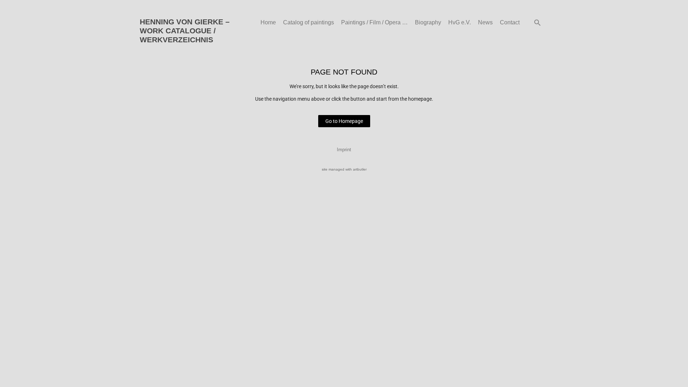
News (485, 22)
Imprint (344, 149)
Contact (510, 22)
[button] (537, 22)
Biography (428, 22)
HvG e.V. (459, 22)
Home (268, 22)
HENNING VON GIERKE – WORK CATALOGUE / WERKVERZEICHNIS (185, 31)
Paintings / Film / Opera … (374, 22)
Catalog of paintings (308, 22)
